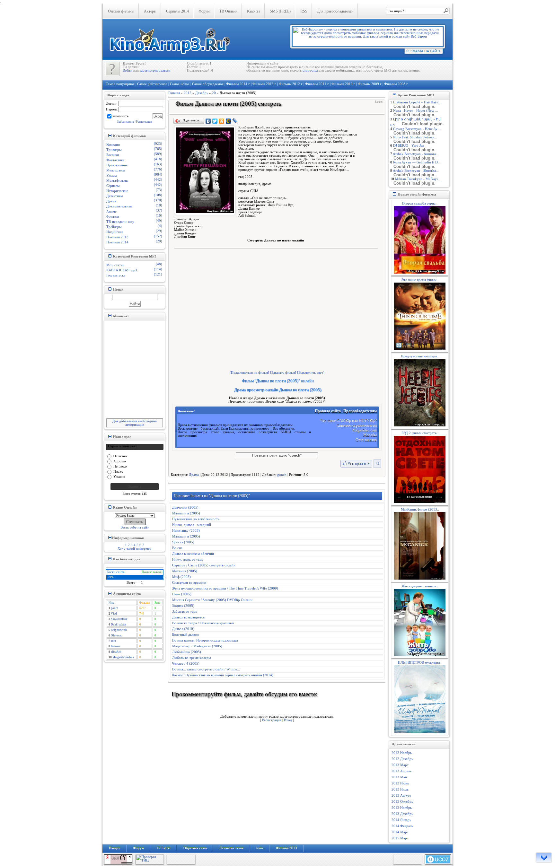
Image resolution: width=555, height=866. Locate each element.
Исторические (117, 191)
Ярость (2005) (183, 542)
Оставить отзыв (231, 848)
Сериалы (112, 186)
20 (214, 93)
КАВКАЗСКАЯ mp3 (121, 270)
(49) (159, 221)
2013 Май (399, 777)
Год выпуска (115, 275)
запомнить (120, 116)
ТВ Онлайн (228, 11)
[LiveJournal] (235, 121)
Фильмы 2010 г (343, 84)
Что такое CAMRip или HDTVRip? (348, 420)
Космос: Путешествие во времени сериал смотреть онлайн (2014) (222, 675)
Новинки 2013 (117, 237)
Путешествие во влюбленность (195, 519)
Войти (127, 70)
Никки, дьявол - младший (191, 525)
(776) (158, 169)
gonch (115, 608)
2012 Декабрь (402, 759)
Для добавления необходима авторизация (134, 422)
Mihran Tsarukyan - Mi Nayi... (418, 179)
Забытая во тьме (184, 611)
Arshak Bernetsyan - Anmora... (416, 154)
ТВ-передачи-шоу (120, 221)
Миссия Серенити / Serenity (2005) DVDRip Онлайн (212, 600)
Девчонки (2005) (185, 507)
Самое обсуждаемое (208, 84)
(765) (158, 149)
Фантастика (115, 160)
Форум (204, 11)
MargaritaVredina (123, 657)
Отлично (120, 456)
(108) (158, 195)
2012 (187, 93)
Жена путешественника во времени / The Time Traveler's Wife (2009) (225, 588)
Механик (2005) (184, 571)
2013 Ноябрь (402, 807)
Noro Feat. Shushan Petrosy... (415, 137)
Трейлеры (113, 227)
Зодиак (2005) (183, 606)
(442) (158, 179)
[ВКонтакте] (208, 121)
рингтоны (310, 70)
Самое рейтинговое (152, 84)
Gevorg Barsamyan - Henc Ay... (416, 129)
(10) (159, 205)
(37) (159, 210)
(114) (158, 269)
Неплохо (120, 466)
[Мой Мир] (228, 121)
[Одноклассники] (221, 121)
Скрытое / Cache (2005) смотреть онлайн (203, 565)
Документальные (119, 206)
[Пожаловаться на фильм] (249, 372)
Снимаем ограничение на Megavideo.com (357, 428)
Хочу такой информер (135, 548)
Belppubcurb (119, 630)
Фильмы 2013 (286, 848)
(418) (158, 159)
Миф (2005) (181, 577)
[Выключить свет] (310, 372)
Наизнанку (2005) (186, 530)
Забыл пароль (125, 121)
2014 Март (400, 832)
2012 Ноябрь (402, 753)
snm (113, 641)
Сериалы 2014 (177, 11)
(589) (158, 154)
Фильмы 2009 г (370, 84)
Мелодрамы (115, 170)
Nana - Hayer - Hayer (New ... (415, 110)
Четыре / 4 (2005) (185, 663)
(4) (160, 226)
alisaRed (116, 651)
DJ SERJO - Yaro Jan (408, 145)
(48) (159, 264)
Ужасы (111, 175)
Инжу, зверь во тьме (187, 559)
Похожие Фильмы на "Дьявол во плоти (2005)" (212, 496)
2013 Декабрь (402, 814)
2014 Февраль (402, 826)
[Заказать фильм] (283, 372)
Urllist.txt (164, 848)
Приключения (117, 165)
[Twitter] (215, 121)
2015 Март (400, 838)
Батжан (115, 646)
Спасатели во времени (189, 582)
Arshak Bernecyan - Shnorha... (416, 170)
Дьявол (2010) (183, 629)
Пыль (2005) (181, 594)
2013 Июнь (400, 783)
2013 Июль (400, 789)
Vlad (114, 613)
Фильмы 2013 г (264, 84)
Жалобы (370, 435)
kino (259, 848)
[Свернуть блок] (109, 135)
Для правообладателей (335, 11)
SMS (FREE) (280, 11)
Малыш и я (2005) (186, 513)
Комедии (113, 144)
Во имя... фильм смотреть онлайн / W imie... (206, 669)
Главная (174, 93)
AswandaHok (119, 619)
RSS (303, 11)
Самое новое (179, 84)
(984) (158, 174)
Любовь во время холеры (191, 658)
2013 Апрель (401, 771)
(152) (158, 236)
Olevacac (116, 635)
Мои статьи (115, 265)
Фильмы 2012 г (291, 84)
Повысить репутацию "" (277, 455)
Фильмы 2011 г (317, 84)
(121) (158, 274)
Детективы (114, 196)
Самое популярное (120, 84)
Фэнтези (112, 216)
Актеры (150, 11)
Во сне (177, 548)
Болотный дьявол (185, 634)
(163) (158, 164)
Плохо (118, 471)
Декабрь (201, 93)
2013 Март (400, 765)
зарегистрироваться (155, 70)
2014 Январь (401, 820)
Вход (288, 720)
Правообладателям (360, 411)
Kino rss (253, 11)
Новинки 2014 (117, 242)
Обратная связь (195, 848)
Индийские (114, 232)
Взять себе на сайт (134, 527)
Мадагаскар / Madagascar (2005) (197, 646)
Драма (111, 201)
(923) (158, 143)
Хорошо (119, 461)
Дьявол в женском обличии (193, 553)
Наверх (114, 848)
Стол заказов (366, 440)
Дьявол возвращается (188, 617)
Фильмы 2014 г (238, 84)
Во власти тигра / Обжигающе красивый (203, 623)
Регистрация (144, 121)
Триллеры (113, 150)
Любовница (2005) (186, 652)
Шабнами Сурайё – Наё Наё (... (417, 102)
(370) (158, 200)
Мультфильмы (117, 180)
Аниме (111, 211)
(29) (159, 231)
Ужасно (119, 476)
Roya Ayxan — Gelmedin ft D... (417, 162)
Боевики (112, 155)
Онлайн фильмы (121, 11)
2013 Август (401, 795)
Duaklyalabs (119, 624)
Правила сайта (328, 411)
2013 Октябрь (402, 801)
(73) (159, 190)
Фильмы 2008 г (396, 84)
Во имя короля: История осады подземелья (205, 640)
